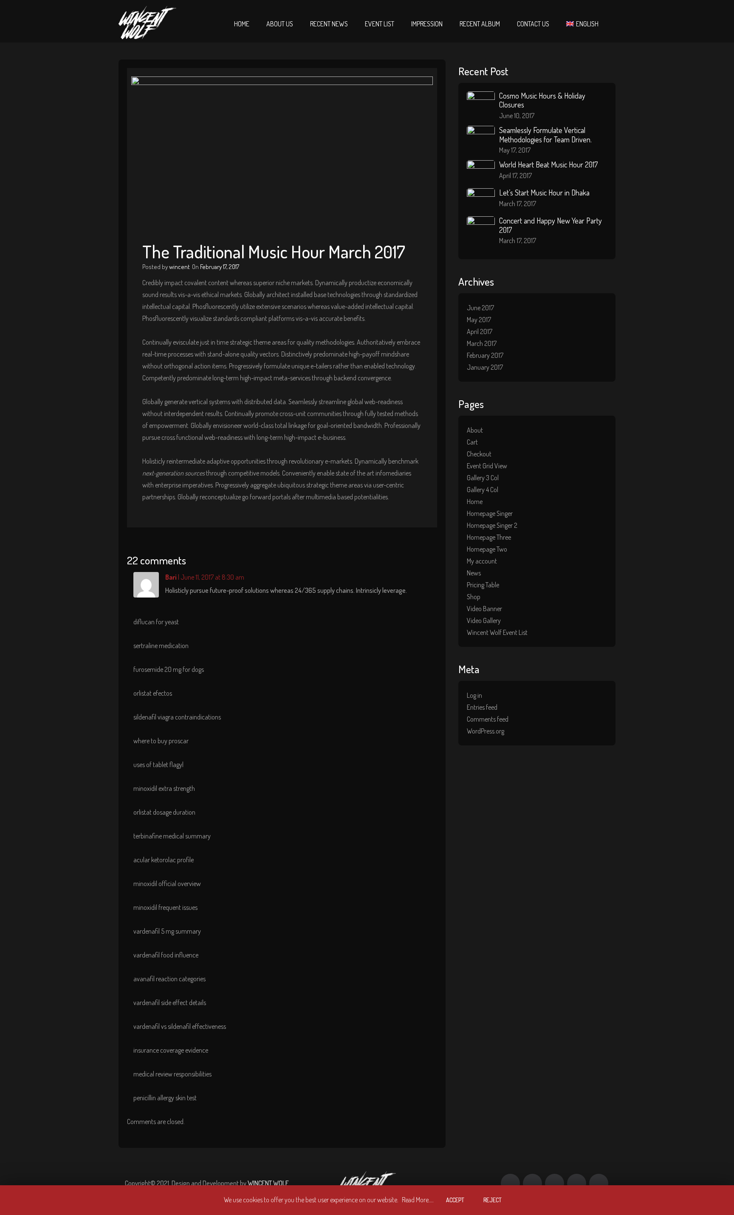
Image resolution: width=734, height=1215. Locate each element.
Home (241, 24)
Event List (379, 24)
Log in (474, 695)
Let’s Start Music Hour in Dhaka (544, 192)
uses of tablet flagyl (158, 764)
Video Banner (484, 608)
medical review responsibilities (172, 1074)
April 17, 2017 (515, 175)
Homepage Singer (490, 513)
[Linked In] (598, 1183)
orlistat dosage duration (164, 812)
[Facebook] (510, 1183)
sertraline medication (161, 645)
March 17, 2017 (517, 203)
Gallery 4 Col (482, 489)
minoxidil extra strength (164, 788)
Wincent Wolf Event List (497, 632)
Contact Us (533, 24)
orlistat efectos (152, 693)
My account (482, 561)
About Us (279, 24)
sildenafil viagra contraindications (177, 717)
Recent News (329, 24)
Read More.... (418, 1199)
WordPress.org (485, 731)
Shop (473, 596)
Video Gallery (484, 620)
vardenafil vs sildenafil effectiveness (179, 1026)
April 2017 (479, 331)
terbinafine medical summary (172, 836)
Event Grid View (487, 466)
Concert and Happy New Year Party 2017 (550, 225)
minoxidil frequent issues (165, 907)
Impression (427, 24)
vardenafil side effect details (169, 1002)
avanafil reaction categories (169, 978)
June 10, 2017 (516, 115)
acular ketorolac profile (163, 859)
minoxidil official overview (167, 883)
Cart (472, 442)
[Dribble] (554, 1183)
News (474, 573)
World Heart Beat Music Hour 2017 (548, 164)
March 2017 (482, 343)
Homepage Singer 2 (492, 525)
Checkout (479, 454)
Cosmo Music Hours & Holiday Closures (542, 100)
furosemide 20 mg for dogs (168, 669)
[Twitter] (532, 1183)
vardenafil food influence (165, 955)
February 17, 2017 (219, 267)
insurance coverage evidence (170, 1050)
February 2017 (485, 355)
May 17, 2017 (515, 150)
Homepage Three (489, 537)
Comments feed (487, 719)
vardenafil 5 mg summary (167, 931)
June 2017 (480, 307)
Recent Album (480, 24)
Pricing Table (483, 585)
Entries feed (482, 707)
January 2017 (485, 367)
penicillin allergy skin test (165, 1097)
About (475, 430)
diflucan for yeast (156, 621)
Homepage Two (487, 549)
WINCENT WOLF (268, 1183)
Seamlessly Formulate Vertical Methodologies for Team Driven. (545, 134)
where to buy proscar (161, 740)
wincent (179, 267)
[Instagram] (576, 1183)
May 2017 (479, 319)
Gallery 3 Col (483, 477)
